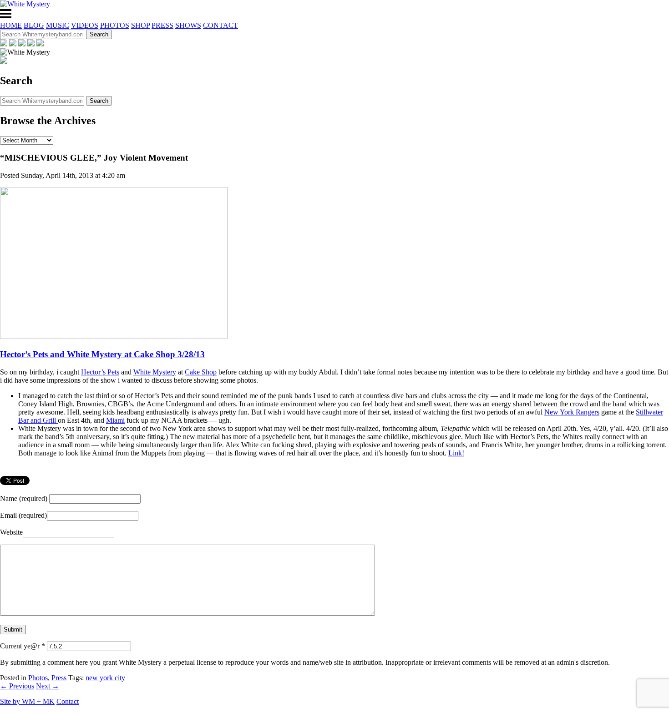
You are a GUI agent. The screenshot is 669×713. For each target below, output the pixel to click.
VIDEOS (84, 25)
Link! (456, 453)
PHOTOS (114, 25)
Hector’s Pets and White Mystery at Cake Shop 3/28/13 (102, 354)
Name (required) (23, 498)
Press (58, 678)
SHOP (140, 25)
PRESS (162, 25)
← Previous (17, 686)
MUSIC (57, 25)
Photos (38, 678)
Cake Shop (201, 372)
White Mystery (154, 372)
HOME (11, 25)
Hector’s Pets (100, 372)
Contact (67, 701)
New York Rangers (571, 412)
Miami (115, 420)
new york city (105, 678)
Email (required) (23, 515)
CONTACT (220, 25)
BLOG (34, 25)
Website (11, 532)
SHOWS (188, 25)
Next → (47, 686)
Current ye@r (22, 646)
